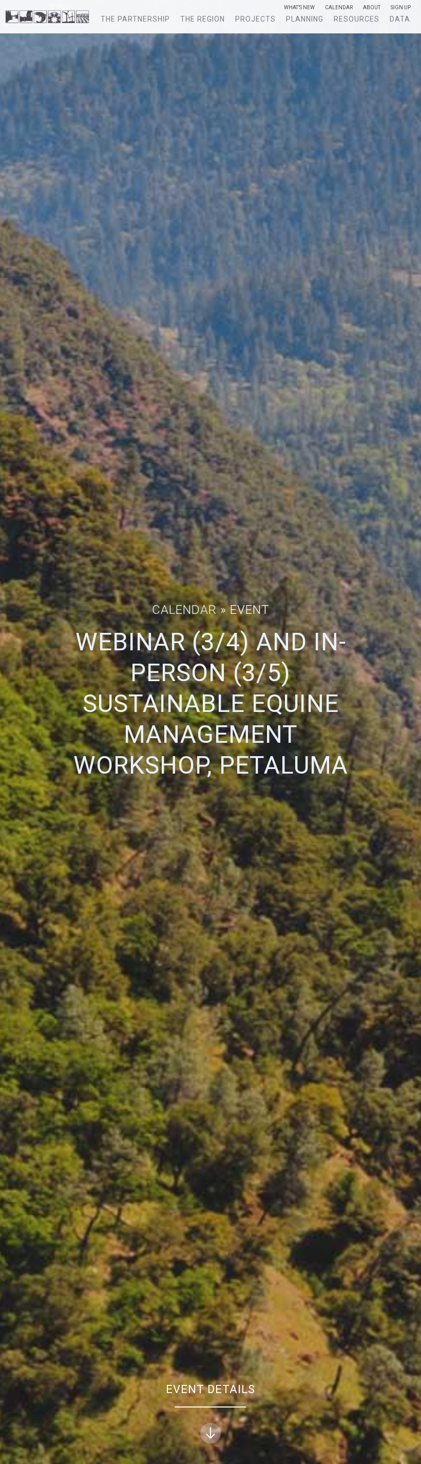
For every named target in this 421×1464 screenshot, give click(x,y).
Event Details (210, 1389)
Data (400, 19)
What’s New (299, 7)
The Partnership (135, 19)
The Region (202, 19)
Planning (304, 19)
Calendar (339, 7)
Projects (255, 19)
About (371, 7)
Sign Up (401, 7)
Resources (356, 19)
